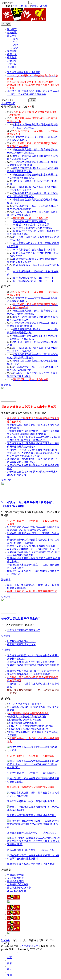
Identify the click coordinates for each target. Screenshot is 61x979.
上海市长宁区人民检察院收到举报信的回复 (30, 726)
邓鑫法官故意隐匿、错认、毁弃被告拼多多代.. (31, 801)
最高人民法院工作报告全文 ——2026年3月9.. (30, 850)
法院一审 (12, 35)
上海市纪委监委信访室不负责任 (24, 719)
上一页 (4, 103)
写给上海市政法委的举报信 (22, 723)
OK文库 (17, 952)
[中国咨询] (13, 904)
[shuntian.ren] (13, 924)
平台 (15, 42)
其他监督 (12, 60)
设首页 (34, 5)
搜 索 (32, 100)
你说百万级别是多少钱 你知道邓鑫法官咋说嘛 (31, 546)
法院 (15, 45)
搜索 (9, 963)
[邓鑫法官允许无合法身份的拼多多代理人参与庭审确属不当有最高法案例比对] (33, 858)
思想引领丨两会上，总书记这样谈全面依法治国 (32, 449)
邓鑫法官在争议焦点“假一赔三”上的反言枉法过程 (33, 671)
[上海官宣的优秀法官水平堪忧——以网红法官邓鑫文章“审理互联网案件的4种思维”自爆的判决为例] (33, 827)
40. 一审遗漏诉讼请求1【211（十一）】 (33, 281)
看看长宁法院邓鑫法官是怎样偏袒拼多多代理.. (31, 815)
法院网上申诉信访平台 (19, 887)
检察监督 (12, 54)
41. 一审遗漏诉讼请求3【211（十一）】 (33, 278)
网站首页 (12, 29)
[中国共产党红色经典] (13, 914)
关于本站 (12, 64)
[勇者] (13, 930)
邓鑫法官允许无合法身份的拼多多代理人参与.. (31, 864)
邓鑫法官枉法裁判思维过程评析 (23, 72)
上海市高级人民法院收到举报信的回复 (28, 729)
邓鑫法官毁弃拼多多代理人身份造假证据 (28, 674)
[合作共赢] (13, 919)
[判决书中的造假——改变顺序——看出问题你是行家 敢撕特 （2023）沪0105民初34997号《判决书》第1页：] (33, 767)
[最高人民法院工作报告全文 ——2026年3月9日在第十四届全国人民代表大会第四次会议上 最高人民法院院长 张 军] (33, 844)
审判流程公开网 (15, 881)
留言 (27, 5)
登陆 (14, 5)
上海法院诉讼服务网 (17, 884)
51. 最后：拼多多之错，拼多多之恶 (31, 224)
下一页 (11, 103)
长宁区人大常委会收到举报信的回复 (27, 716)
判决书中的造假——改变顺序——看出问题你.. (31, 773)
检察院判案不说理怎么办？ (21, 644)
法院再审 (12, 51)
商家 (15, 39)
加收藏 (43, 5)
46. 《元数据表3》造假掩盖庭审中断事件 (34, 249)
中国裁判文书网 (15, 875)
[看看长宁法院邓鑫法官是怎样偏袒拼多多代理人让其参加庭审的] (33, 810)
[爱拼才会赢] (13, 898)
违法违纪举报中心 (16, 891)
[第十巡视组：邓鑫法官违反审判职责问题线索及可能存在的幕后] (33, 781)
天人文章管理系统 (28, 946)
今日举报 (12, 67)
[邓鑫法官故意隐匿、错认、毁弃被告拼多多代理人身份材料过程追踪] (33, 796)
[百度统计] (13, 935)
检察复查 (12, 57)
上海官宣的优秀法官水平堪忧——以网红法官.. (31, 832)
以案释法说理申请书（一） (21, 641)
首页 (9, 957)
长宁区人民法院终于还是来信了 (21, 618)
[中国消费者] (13, 909)
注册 (21, 5)
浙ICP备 (5, 940)
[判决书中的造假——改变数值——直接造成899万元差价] (33, 750)
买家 (15, 48)
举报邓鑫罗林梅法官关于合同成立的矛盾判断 (30, 662)
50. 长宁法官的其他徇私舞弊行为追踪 (32, 227)
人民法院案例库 (15, 878)
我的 (9, 975)
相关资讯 (12, 32)
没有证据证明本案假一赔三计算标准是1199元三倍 (33, 549)
